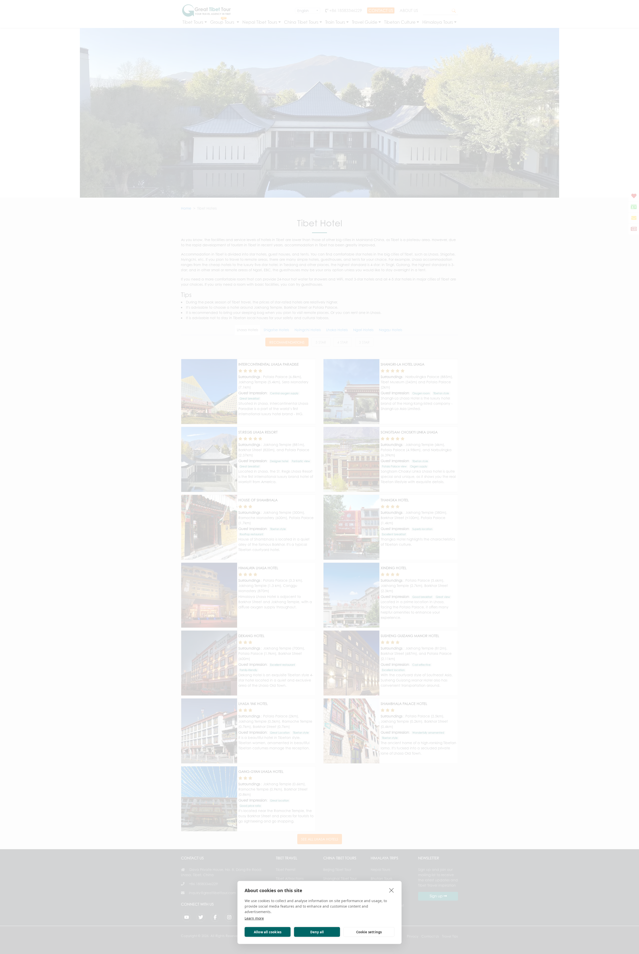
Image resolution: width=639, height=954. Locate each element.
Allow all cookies (267, 932)
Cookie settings (369, 932)
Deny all (317, 932)
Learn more (254, 918)
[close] (391, 890)
